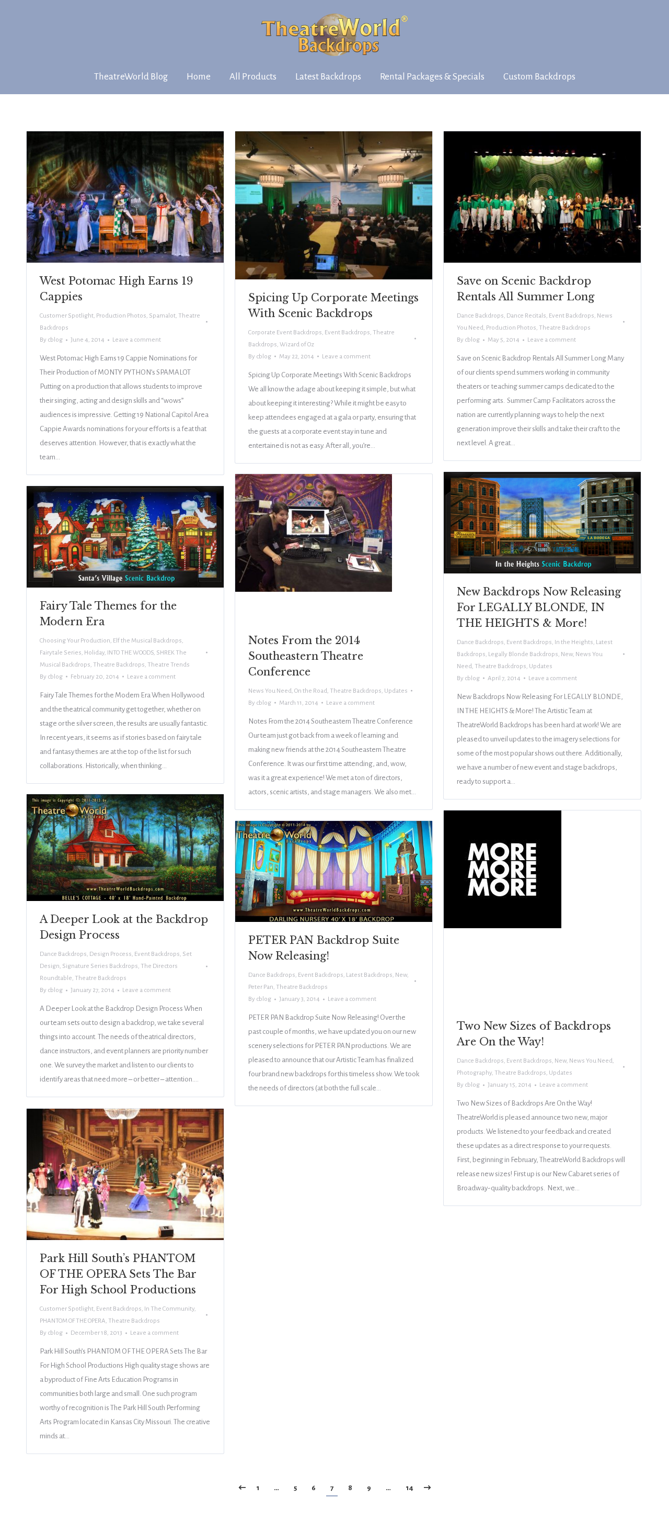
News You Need (270, 691)
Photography (474, 1072)
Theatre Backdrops (565, 327)
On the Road (310, 691)
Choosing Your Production (75, 640)
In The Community (169, 1308)
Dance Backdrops (480, 315)
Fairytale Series (61, 652)
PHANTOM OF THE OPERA (73, 1320)
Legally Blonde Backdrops (523, 654)
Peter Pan (260, 987)
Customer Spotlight (67, 315)
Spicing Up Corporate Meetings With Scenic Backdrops (333, 305)
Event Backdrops (347, 332)
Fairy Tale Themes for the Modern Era (108, 614)
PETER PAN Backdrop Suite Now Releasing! (323, 948)
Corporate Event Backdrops (285, 332)
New (567, 654)
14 (409, 1488)
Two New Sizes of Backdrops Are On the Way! (534, 1034)
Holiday (94, 652)
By (51, 339)
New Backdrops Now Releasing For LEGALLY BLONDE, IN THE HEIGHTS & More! (539, 607)
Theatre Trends (168, 664)
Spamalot (162, 315)
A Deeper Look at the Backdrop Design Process (124, 927)
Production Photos (121, 315)
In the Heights (574, 642)
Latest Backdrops (369, 975)
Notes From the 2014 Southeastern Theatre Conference (305, 656)
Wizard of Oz (297, 344)
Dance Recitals (526, 315)
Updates (540, 666)
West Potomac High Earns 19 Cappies (116, 289)
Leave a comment (136, 339)
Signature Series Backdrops (100, 966)
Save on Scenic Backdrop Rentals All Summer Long (525, 289)
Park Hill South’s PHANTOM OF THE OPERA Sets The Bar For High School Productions (118, 1274)
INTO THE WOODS (130, 652)
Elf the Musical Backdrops (147, 640)
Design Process (110, 954)
